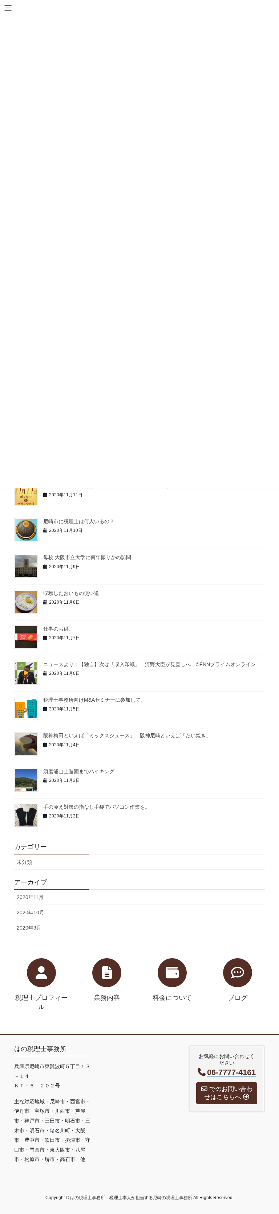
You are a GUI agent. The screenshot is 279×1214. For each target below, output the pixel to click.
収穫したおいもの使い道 (71, 593)
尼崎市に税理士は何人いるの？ (78, 521)
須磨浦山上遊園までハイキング (78, 771)
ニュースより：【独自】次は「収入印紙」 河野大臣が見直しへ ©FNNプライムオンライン (149, 664)
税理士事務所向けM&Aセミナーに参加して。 (94, 700)
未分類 (24, 862)
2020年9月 (29, 928)
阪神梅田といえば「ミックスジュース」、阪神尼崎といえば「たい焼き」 (127, 735)
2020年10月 (30, 912)
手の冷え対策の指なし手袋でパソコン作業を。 (96, 807)
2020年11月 (30, 897)
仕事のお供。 (58, 629)
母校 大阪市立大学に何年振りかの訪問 (87, 557)
